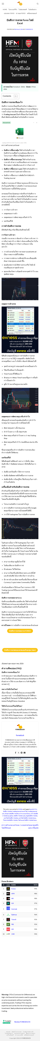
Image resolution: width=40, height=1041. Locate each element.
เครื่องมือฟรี (10, 1035)
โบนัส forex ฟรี (28, 1032)
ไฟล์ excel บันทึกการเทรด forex (27, 820)
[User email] (24, 753)
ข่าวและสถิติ (19, 1035)
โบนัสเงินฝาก (32, 9)
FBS (12, 924)
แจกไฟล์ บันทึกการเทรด (11, 818)
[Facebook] (16, 753)
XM (12, 898)
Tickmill (13, 919)
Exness (13, 889)
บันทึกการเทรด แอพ (19, 816)
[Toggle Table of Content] (14, 96)
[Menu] (3, 3)
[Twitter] (19, 753)
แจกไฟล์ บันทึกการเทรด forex (27, 818)
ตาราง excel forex (24, 813)
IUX (12, 903)
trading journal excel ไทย (20, 811)
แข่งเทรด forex (9, 13)
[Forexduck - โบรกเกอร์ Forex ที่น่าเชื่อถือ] (20, 4)
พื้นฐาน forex (30, 1033)
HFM (13, 893)
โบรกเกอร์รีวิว (13, 9)
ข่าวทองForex (20, 13)
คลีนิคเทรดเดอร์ (32, 13)
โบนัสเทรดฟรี (23, 9)
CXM (13, 934)
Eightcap (14, 914)
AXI (12, 929)
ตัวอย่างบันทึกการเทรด (12, 813)
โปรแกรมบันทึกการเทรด (10, 820)
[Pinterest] (22, 753)
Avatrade (14, 909)
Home (5, 9)
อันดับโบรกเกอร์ (17, 1032)
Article (20, 809)
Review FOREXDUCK (22, 1022)
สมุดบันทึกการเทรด (31, 816)
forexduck (29, 29)
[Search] (37, 4)
